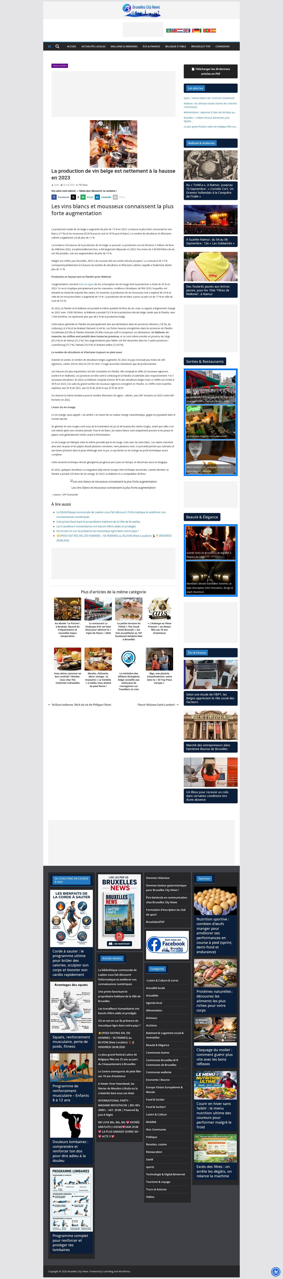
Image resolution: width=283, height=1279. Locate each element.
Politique (151, 1137)
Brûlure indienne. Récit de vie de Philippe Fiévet (81, 704)
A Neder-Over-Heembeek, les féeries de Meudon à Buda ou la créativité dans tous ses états (118, 1088)
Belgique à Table (175, 46)
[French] (191, 30)
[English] (186, 30)
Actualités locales (93, 46)
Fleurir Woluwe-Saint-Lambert (156, 704)
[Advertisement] (143, 29)
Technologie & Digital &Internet (165, 1174)
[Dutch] (180, 30)
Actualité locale (155, 988)
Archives (151, 1025)
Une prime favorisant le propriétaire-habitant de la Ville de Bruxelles (98, 521)
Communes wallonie (158, 1072)
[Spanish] (213, 30)
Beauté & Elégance (157, 1045)
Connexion (222, 46)
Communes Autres (157, 1052)
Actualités (152, 995)
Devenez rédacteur (158, 878)
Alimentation (154, 1010)
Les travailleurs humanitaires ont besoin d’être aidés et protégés (96, 526)
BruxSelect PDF (200, 46)
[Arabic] (169, 30)
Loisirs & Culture (156, 1114)
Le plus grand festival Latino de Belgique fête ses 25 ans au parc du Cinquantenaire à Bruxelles (118, 1059)
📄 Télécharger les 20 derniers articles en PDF (210, 71)
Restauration (154, 1152)
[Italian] (202, 30)
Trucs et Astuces (156, 1189)
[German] (197, 30)
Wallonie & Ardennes (124, 46)
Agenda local (154, 1003)
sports (150, 1167)
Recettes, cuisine (156, 1144)
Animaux (151, 1018)
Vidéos (150, 1197)
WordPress (124, 1271)
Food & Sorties (60, 66)
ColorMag (108, 1271)
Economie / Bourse (158, 1080)
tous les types (86, 284)
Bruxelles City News (77, 1271)
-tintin (56, 185)
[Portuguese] (208, 30)
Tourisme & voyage (158, 1182)
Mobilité (151, 1122)
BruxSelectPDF (155, 922)
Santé (149, 1159)
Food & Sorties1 (156, 1107)
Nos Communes (156, 1129)
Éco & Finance (151, 46)
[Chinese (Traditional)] (174, 30)
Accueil (71, 46)
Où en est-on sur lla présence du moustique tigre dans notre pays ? (97, 531)
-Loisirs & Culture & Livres (162, 980)
